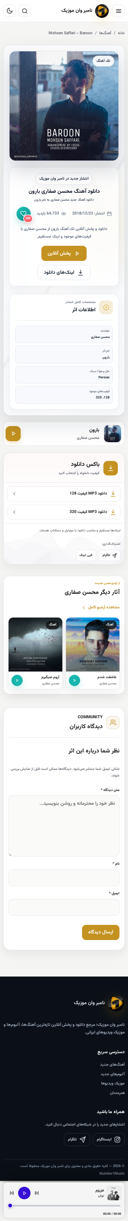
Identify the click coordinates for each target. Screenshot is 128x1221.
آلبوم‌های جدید (113, 1074)
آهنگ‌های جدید (112, 1065)
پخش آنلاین (59, 253)
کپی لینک (86, 555)
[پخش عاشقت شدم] (74, 680)
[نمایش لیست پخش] (114, 1193)
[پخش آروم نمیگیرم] (17, 680)
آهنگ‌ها (105, 33)
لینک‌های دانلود (59, 272)
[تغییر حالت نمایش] (9, 11)
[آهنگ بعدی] (37, 1193)
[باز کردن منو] (118, 11)
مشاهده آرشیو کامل (104, 607)
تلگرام (106, 555)
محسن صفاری (108, 683)
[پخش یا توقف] (24, 1193)
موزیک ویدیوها (113, 1083)
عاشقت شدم (107, 677)
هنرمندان (117, 1093)
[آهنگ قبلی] (12, 1193)
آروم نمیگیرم (50, 677)
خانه (121, 33)
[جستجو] (24, 11)
